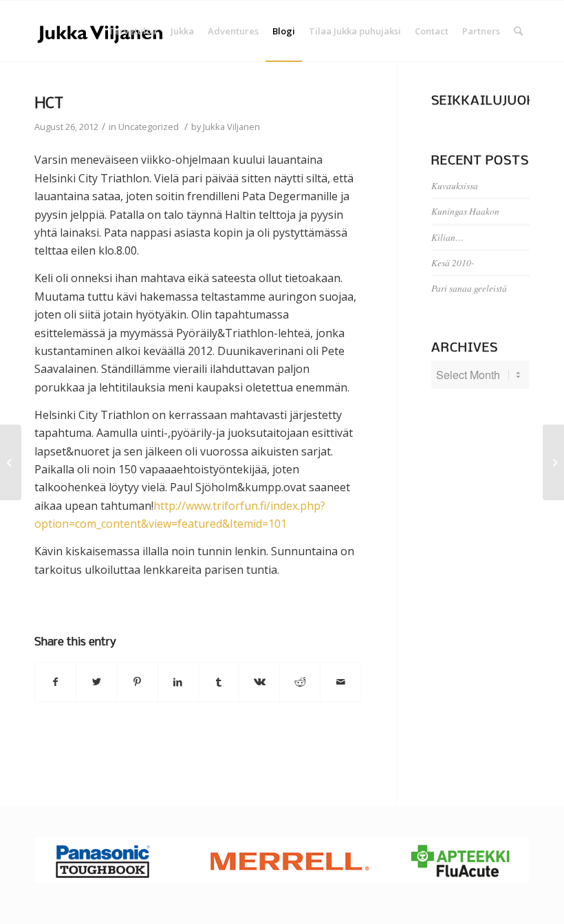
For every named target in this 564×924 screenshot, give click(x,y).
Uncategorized (148, 126)
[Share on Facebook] (55, 682)
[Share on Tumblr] (219, 682)
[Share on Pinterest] (137, 682)
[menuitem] (132, 31)
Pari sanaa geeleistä (469, 287)
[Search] (518, 31)
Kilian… (447, 237)
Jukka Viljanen (231, 126)
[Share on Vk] (259, 682)
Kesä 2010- (453, 262)
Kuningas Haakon (465, 210)
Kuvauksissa (454, 185)
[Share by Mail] (340, 682)
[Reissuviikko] (10, 462)
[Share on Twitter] (96, 682)
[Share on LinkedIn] (178, 682)
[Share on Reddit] (300, 682)
